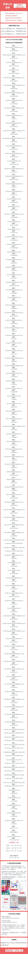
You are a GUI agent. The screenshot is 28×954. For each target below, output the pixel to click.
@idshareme (19, 13)
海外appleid (13, 942)
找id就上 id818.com (20, 6)
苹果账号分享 (18, 942)
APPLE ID (8, 942)
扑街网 (3, 945)
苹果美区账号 (3, 942)
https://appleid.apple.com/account (10, 918)
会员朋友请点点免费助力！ (11, 15)
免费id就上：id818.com (14, 951)
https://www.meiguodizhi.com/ (9, 922)
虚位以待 (7, 945)
